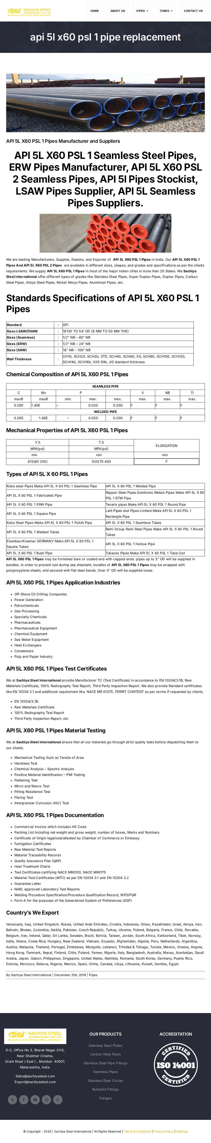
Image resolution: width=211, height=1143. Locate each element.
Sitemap (182, 1131)
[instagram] (46, 1099)
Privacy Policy (163, 1131)
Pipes (93, 975)
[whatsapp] (57, 1099)
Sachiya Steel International (31, 975)
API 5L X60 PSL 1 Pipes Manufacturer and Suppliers (106, 100)
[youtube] (35, 1099)
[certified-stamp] (176, 1044)
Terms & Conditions (137, 1131)
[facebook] (23, 1099)
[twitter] (12, 1099)
